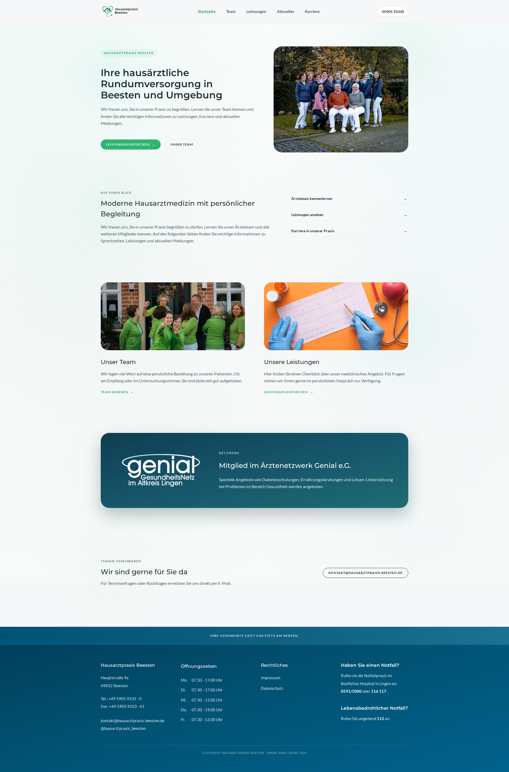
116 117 (378, 691)
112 (380, 718)
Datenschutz (272, 688)
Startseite (207, 11)
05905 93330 (393, 11)
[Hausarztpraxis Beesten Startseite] (120, 11)
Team (231, 11)
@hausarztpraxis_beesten (123, 728)
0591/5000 (351, 691)
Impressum (270, 677)
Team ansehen (117, 392)
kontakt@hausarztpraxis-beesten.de (365, 573)
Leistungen (256, 11)
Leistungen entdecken (130, 144)
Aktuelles (285, 11)
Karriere (312, 11)
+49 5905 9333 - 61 (126, 706)
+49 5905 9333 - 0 (125, 698)
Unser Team (181, 144)
